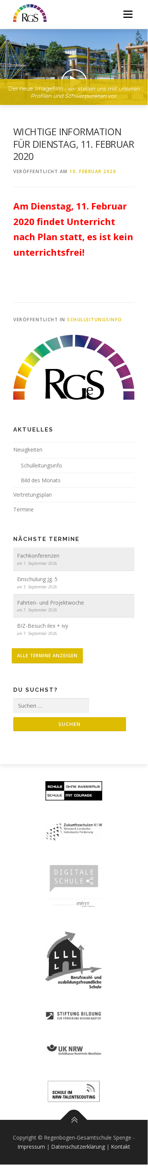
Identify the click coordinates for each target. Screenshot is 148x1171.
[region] (74, 61)
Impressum (31, 1146)
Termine (23, 509)
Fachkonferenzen (38, 555)
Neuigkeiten (27, 449)
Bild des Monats (41, 480)
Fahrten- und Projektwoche (50, 602)
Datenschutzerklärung (78, 1146)
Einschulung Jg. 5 (37, 579)
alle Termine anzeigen (47, 655)
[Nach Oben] (74, 1120)
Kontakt (120, 1146)
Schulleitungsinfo (94, 319)
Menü (127, 14)
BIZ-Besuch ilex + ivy (42, 625)
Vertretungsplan (32, 494)
